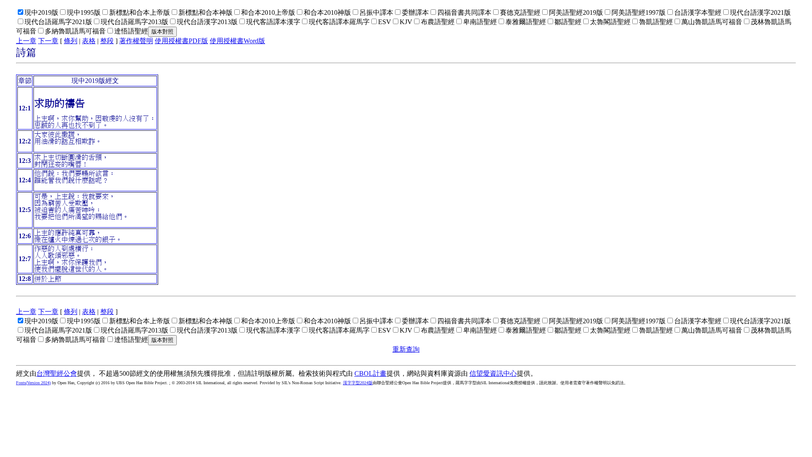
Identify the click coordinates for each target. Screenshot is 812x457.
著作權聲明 (136, 40)
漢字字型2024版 (358, 382)
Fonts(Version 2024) (33, 382)
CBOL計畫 (370, 373)
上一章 (26, 40)
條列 (70, 40)
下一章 (48, 40)
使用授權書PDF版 (181, 40)
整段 (107, 40)
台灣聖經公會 (56, 373)
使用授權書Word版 (237, 40)
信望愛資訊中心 (493, 373)
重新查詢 (406, 349)
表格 (89, 40)
